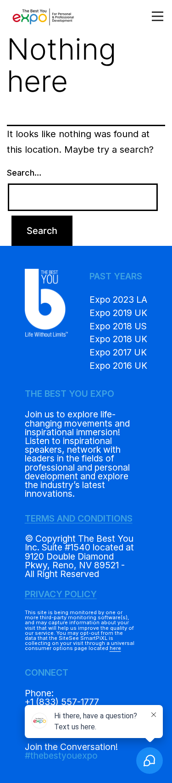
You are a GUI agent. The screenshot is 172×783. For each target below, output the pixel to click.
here (115, 648)
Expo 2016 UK (118, 365)
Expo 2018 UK (118, 338)
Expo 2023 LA (118, 299)
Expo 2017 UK (118, 352)
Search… (24, 173)
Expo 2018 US (118, 326)
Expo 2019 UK (118, 312)
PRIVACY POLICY (61, 594)
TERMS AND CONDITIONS (79, 518)
